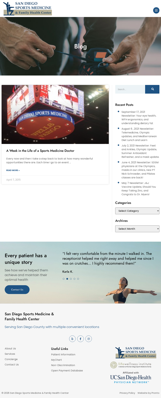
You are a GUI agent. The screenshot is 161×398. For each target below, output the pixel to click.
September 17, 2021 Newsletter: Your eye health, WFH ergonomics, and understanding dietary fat (139, 117)
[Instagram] (88, 339)
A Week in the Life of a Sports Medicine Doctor (40, 150)
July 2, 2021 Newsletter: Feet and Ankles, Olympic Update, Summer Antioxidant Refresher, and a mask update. (140, 151)
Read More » (13, 170)
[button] (63, 279)
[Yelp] (72, 339)
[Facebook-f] (80, 339)
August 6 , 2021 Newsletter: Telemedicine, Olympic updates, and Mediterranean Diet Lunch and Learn (139, 134)
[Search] (152, 89)
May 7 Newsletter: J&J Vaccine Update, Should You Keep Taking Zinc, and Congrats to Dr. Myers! (139, 188)
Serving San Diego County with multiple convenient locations (52, 327)
